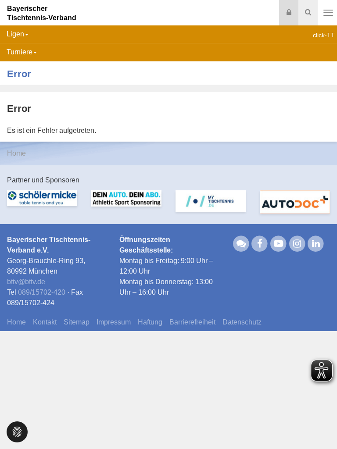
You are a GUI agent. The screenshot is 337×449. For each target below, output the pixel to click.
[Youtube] (278, 243)
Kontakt (45, 322)
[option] (42, 203)
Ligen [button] (15, 34)
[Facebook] (260, 243)
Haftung (150, 322)
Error (19, 73)
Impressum (114, 322)
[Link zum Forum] (241, 243)
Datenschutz (242, 322)
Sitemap (77, 322)
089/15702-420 (41, 292)
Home (16, 153)
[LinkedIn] (316, 243)
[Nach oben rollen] (319, 424)
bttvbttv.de (26, 281)
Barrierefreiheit (192, 322)
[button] (17, 431)
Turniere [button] (19, 52)
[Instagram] (297, 243)
